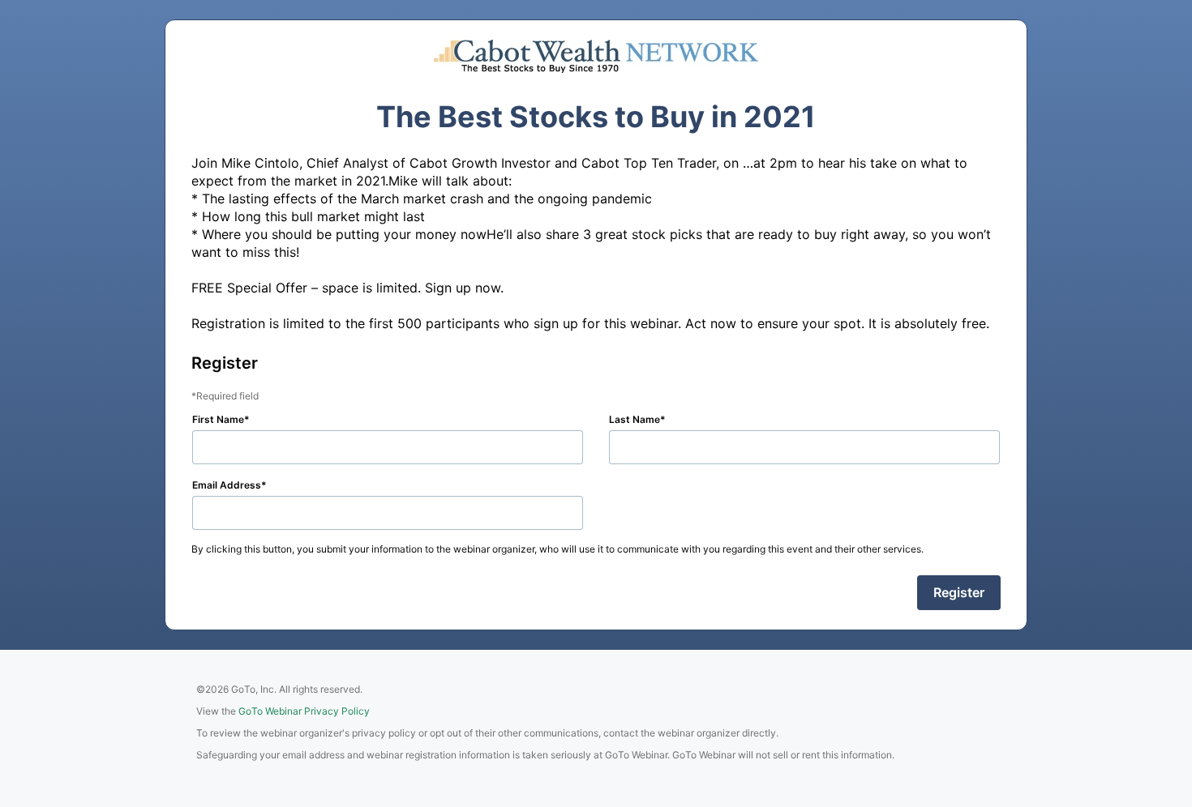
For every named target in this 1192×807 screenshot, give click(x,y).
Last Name (634, 419)
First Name (218, 419)
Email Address (226, 485)
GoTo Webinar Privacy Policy (304, 711)
